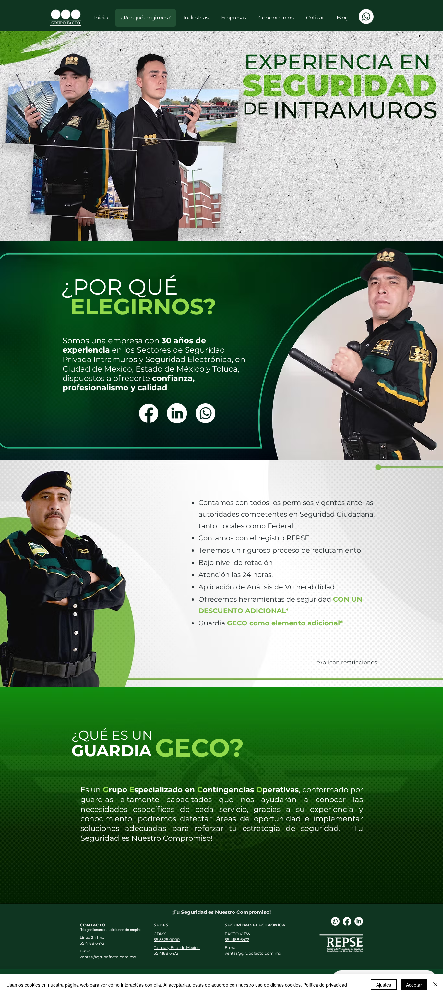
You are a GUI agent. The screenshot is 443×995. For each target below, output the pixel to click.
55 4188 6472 (92, 943)
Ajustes (383, 984)
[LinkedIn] (358, 921)
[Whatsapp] (366, 16)
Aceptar (414, 984)
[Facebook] (347, 921)
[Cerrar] (435, 984)
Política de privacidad (325, 984)
